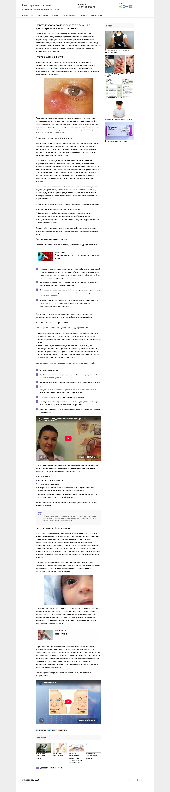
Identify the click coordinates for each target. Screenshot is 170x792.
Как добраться (96, 15)
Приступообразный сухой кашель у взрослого (92, 756)
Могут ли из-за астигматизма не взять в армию (43, 756)
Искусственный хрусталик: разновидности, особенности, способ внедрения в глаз (75, 758)
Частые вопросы (69, 15)
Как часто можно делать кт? (115, 98)
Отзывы (55, 15)
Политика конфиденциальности (138, 780)
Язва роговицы (62, 634)
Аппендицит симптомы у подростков (118, 119)
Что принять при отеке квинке (116, 141)
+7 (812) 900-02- (87, 7)
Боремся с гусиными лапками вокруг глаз (59, 756)
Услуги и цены (27, 15)
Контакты (83, 15)
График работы (42, 15)
